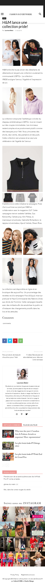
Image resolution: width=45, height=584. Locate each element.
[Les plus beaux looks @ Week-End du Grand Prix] (8, 457)
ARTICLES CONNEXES (12, 425)
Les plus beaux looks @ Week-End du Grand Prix (28, 456)
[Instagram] (18, 414)
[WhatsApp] (20, 340)
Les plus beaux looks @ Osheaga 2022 (27, 445)
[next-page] (7, 465)
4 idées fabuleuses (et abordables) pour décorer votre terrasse (33, 357)
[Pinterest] (15, 340)
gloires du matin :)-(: (11, 484)
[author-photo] (22, 380)
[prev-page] (3, 465)
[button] (40, 14)
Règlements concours (27, 575)
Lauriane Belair (9, 30)
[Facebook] (4, 340)
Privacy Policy (14, 575)
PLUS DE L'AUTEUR (30, 425)
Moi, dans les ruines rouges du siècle (17, 490)
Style (4, 18)
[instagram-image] (7, 514)
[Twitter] (10, 340)
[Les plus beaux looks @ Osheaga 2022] (8, 446)
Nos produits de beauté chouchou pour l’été (11, 356)
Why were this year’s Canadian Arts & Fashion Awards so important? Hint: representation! (27, 434)
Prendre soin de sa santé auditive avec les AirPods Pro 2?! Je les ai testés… (22, 478)
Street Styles (6, 448)
